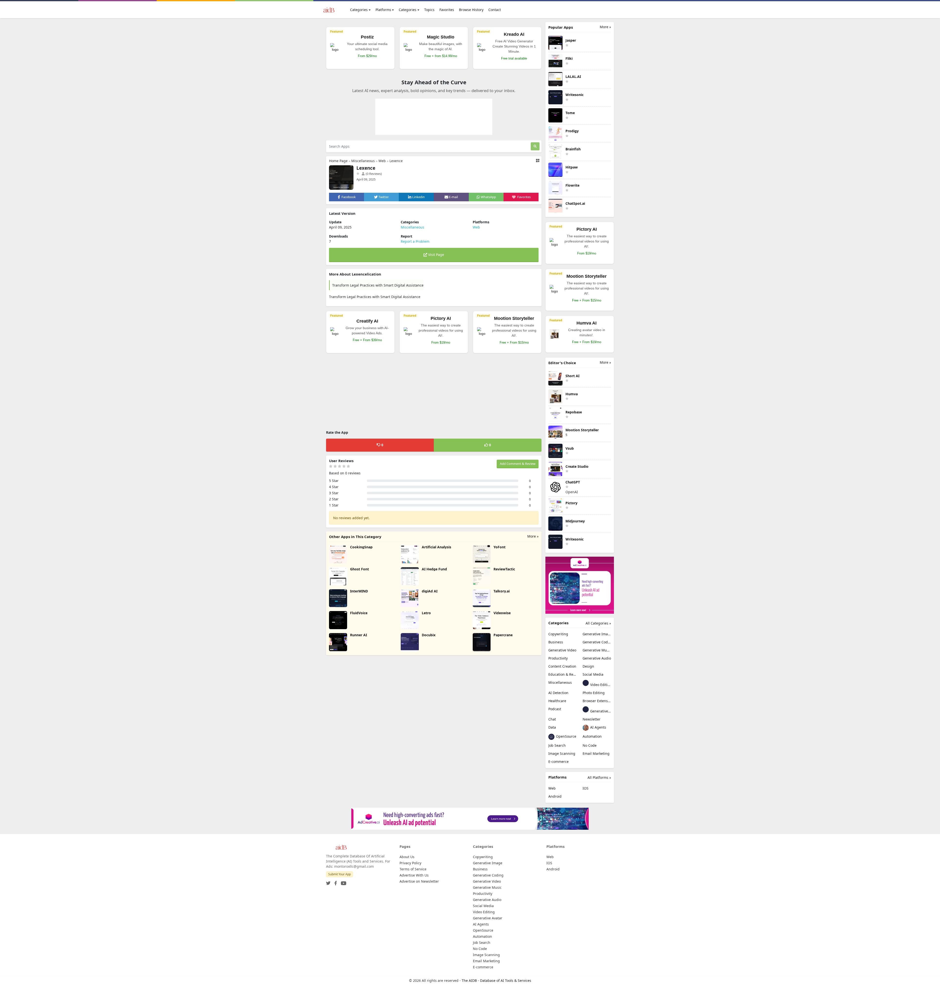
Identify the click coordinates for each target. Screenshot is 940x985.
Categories (359, 9)
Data (552, 727)
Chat (552, 719)
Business (555, 642)
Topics (429, 9)
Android (555, 796)
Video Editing (600, 684)
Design (588, 666)
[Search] (535, 146)
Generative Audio (597, 658)
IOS (585, 788)
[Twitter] (328, 881)
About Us (407, 856)
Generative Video (562, 650)
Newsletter (591, 719)
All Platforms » (599, 777)
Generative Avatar (600, 711)
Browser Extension (597, 700)
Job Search (557, 745)
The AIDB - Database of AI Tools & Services (496, 980)
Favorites (446, 9)
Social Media (593, 674)
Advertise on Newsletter (419, 881)
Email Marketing (596, 753)
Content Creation (562, 666)
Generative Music (597, 650)
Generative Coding (597, 642)
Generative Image (597, 634)
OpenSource (565, 736)
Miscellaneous (363, 160)
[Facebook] (334, 881)
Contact (494, 9)
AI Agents (597, 727)
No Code (590, 745)
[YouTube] (342, 881)
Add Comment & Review (517, 463)
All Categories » (598, 623)
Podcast (554, 709)
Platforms (383, 9)
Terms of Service (413, 869)
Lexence (396, 160)
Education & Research (562, 674)
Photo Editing (594, 692)
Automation (592, 736)
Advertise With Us (414, 875)
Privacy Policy (410, 863)
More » (533, 536)
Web (382, 160)
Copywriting (558, 634)
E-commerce (558, 761)
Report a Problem (415, 241)
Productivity (558, 658)
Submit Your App (339, 874)
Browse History (471, 9)
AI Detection (558, 692)
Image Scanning (561, 753)
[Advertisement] (433, 392)
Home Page (338, 160)
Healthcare (557, 700)
